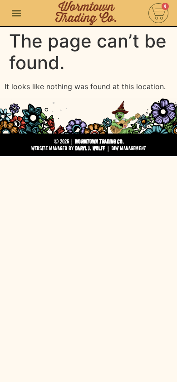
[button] (16, 13)
